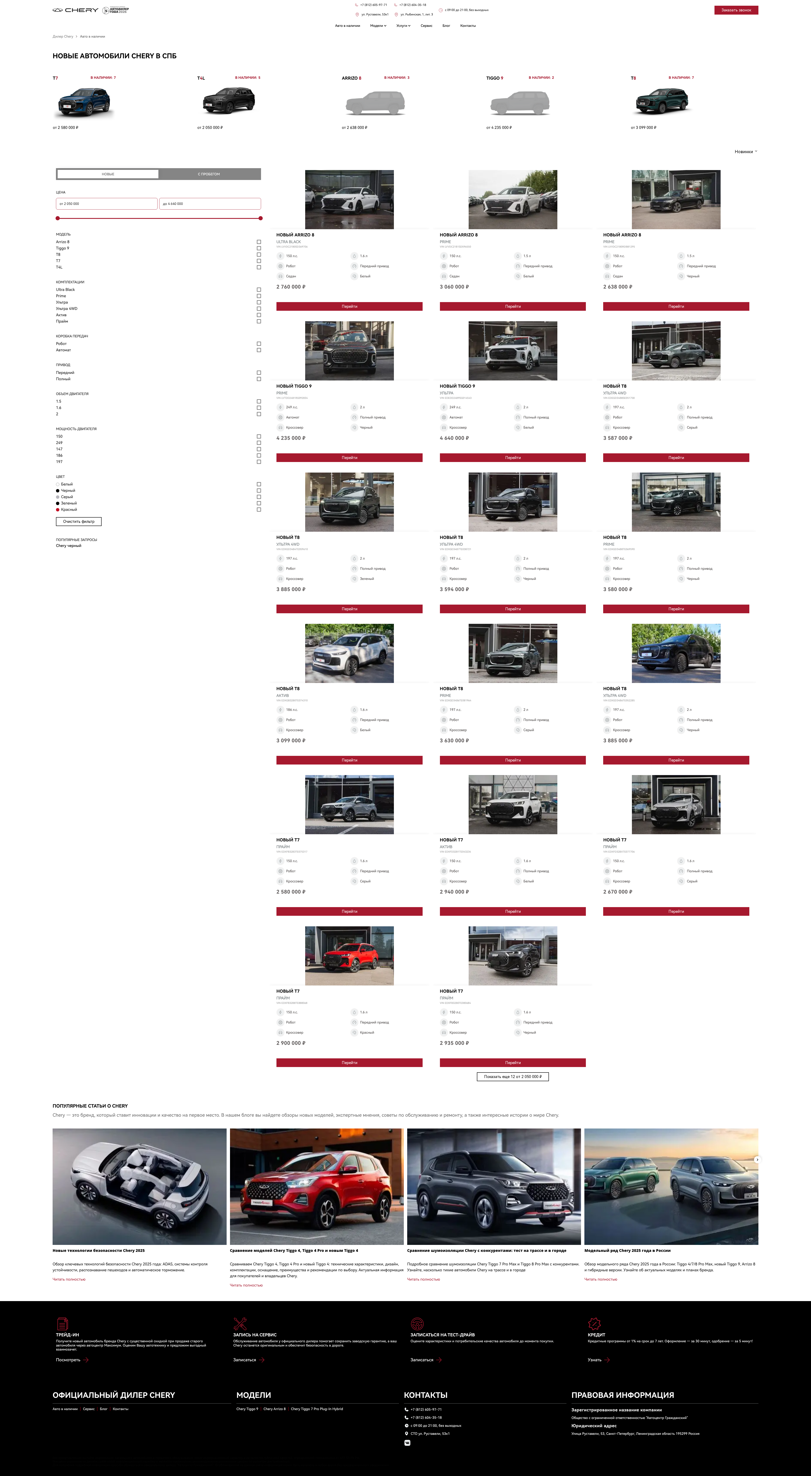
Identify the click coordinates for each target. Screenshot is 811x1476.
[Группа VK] (407, 1442)
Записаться (244, 1359)
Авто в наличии (65, 1409)
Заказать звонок (736, 10)
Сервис (89, 1409)
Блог (103, 1409)
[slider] (57, 218)
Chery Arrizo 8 (275, 1409)
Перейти (349, 306)
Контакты (120, 1409)
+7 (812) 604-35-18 (426, 1418)
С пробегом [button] (209, 174)
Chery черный (68, 546)
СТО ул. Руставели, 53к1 (430, 1434)
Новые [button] (108, 174)
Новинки (744, 151)
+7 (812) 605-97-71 (426, 1410)
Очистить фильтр (78, 521)
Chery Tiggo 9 (247, 1409)
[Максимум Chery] (76, 10)
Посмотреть (68, 1359)
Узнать (594, 1359)
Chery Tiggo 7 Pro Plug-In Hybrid (317, 1409)
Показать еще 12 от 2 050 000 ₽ (513, 1076)
